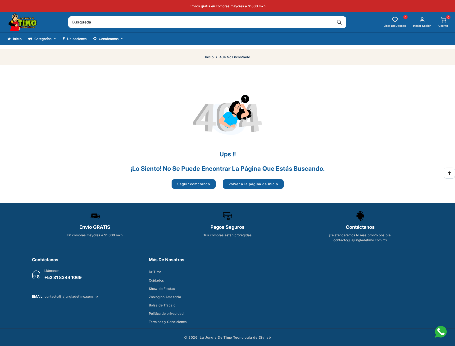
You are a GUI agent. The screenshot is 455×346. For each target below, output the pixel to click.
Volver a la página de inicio (253, 184)
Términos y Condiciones (168, 322)
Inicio (209, 57)
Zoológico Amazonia (165, 297)
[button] (439, 22)
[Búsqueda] (339, 22)
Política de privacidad (166, 313)
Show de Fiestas (162, 289)
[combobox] (207, 22)
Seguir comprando (193, 184)
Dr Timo (155, 272)
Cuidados (156, 280)
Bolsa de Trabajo (162, 305)
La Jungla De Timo (216, 337)
